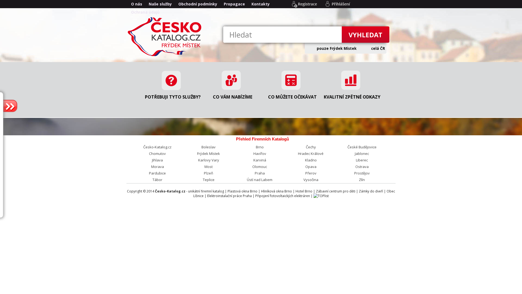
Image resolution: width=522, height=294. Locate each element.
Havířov (259, 153)
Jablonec (362, 153)
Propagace (234, 4)
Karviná (259, 160)
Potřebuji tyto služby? (173, 97)
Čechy (311, 147)
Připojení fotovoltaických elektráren (282, 196)
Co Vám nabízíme (232, 97)
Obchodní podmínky (197, 4)
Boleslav (208, 147)
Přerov (310, 173)
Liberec (362, 160)
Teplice (209, 179)
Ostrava (362, 166)
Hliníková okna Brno (276, 191)
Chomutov (157, 153)
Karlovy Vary (208, 160)
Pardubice (157, 173)
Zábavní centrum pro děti (335, 191)
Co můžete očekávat (292, 97)
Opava (310, 166)
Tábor (157, 179)
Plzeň (208, 173)
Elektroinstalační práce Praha (229, 196)
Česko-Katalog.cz (157, 147)
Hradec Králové (311, 153)
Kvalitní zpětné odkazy (352, 97)
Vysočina (310, 179)
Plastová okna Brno (242, 191)
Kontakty (260, 4)
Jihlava (157, 160)
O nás (136, 4)
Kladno (311, 160)
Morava (157, 166)
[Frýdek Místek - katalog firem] (165, 55)
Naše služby (160, 4)
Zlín (362, 179)
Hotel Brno (304, 191)
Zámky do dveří (371, 191)
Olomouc (259, 166)
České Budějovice (362, 147)
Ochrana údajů (145, 12)
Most (208, 166)
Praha (260, 173)
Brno (260, 147)
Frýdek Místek (208, 153)
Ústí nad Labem (259, 179)
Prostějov (362, 173)
